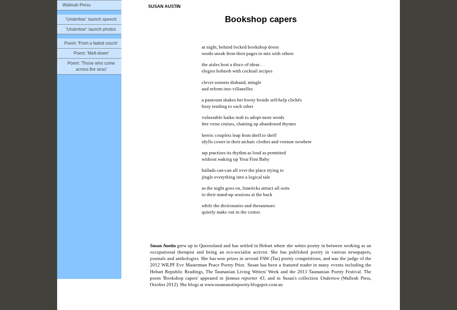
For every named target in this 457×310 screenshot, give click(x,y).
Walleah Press (76, 5)
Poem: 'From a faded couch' (91, 43)
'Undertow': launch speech (91, 19)
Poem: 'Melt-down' (91, 53)
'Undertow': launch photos (91, 29)
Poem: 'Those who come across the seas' (91, 66)
